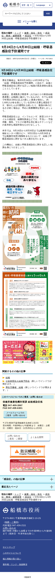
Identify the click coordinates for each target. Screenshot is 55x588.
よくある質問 (36, 437)
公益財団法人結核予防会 (18, 381)
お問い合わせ (9, 528)
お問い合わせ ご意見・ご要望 (14, 437)
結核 (8, 377)
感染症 (28, 35)
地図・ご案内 (11, 522)
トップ (17, 33)
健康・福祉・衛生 (33, 33)
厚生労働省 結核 (14, 387)
